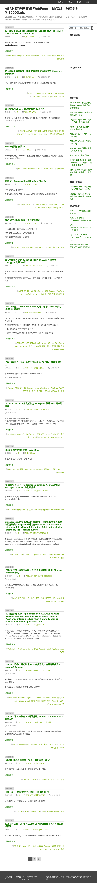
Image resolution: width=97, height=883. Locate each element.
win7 (50, 744)
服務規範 (8, 876)
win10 (40, 134)
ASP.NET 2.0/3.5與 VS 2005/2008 (39, 576)
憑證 (42, 598)
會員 (38, 701)
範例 (54, 346)
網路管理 (33, 811)
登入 (88, 2)
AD (28, 701)
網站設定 (40, 391)
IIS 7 (55, 744)
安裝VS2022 (59, 168)
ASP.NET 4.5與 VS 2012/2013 (37, 409)
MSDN (34, 779)
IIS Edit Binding (50, 601)
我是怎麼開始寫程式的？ (79, 155)
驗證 (33, 701)
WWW (61, 388)
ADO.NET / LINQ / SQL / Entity (38, 670)
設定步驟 (37, 346)
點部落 (60, 2)
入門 (30, 346)
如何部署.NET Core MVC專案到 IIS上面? (24, 108)
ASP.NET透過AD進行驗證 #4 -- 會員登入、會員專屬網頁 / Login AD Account (32, 666)
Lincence (60, 472)
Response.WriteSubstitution (53, 554)
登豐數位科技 (76, 876)
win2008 (38, 697)
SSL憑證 (60, 598)
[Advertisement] (83, 50)
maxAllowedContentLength (41, 96)
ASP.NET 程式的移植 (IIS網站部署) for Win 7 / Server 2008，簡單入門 (34, 718)
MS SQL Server (37, 291)
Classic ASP (52, 204)
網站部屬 (54, 747)
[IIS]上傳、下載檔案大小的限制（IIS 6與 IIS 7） (27, 791)
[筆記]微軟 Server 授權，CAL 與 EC (22, 449)
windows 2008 (37, 846)
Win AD (50, 704)
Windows (54, 388)
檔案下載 (60, 55)
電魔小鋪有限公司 (53, 876)
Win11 (46, 134)
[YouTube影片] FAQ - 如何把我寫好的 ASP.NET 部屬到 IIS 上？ (33, 363)
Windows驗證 (26, 294)
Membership (54, 849)
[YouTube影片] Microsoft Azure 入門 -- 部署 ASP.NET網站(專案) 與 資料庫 (33, 308)
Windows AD (59, 704)
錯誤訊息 (60, 846)
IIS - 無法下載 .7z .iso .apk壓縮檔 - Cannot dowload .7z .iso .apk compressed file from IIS (34, 32)
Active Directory (20, 701)
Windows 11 (48, 168)
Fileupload (20, 55)
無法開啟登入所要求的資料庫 (52, 294)
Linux (37, 388)
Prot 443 (61, 601)
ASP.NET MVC (30, 112)
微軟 (44, 346)
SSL (54, 598)
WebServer (51, 55)
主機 (62, 849)
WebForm (42, 247)
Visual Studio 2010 (29, 168)
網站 (33, 391)
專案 (29, 437)
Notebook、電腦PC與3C (34, 367)
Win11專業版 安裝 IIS (15, 146)
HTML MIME (31, 55)
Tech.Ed (36, 509)
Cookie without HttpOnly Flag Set (48, 207)
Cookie (61, 204)
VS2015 (61, 437)
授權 (53, 469)
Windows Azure (21, 346)
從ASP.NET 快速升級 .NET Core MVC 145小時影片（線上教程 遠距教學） (81, 162)
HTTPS (48, 598)
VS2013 (54, 437)
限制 (26, 811)
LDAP (62, 701)
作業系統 (47, 469)
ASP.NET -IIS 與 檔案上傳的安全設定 (22, 220)
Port (41, 437)
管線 (62, 557)
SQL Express (50, 291)
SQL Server (59, 343)
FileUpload (60, 247)
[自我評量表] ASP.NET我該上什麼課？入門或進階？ (80, 120)
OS (40, 469)
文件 (57, 779)
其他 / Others (29, 36)
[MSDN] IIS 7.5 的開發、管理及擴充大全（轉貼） (28, 760)
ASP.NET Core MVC (25, 134)
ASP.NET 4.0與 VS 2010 (35, 624)
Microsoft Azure (58, 349)
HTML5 (28, 149)
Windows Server (31, 469)
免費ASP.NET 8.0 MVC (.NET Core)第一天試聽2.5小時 (80, 237)
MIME (43, 55)
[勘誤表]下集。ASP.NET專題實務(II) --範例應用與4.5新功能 (81, 196)
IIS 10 (15, 744)
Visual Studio (51, 434)
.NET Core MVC (26, 131)
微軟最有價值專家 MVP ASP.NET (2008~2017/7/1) (80, 245)
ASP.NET (37, 131)
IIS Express (30, 434)
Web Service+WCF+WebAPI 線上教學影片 (80, 227)
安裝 (37, 598)
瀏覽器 (29, 509)
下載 (52, 779)
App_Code (44, 849)
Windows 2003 (50, 846)
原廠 (62, 779)
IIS (38, 55)
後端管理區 (45, 701)
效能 (43, 509)
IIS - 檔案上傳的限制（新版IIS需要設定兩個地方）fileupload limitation (33, 72)
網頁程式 (26, 391)
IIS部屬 (61, 744)
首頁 (70, 2)
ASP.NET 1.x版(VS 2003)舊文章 (38, 722)
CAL (58, 469)
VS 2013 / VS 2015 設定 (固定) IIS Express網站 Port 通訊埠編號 (33, 405)
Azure (44, 343)
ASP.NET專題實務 (33, 343)
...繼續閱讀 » (10, 51)
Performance (59, 509)
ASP (21, 204)
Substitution (54, 557)
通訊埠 (46, 437)
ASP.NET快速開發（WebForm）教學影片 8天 (80, 219)
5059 (49, 648)
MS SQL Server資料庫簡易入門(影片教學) (80, 149)
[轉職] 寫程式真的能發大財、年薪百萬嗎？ (79, 127)
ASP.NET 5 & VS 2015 (33, 265)
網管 (62, 391)
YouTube (36, 294)
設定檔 (35, 437)
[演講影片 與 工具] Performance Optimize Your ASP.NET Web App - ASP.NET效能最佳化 (32, 486)
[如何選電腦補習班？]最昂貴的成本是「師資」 (81, 113)
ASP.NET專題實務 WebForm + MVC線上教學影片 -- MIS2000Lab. (43, 10)
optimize (49, 509)
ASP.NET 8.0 (59, 131)
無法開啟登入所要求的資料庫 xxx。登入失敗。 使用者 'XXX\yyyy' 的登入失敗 (30, 261)
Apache (11, 388)
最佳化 (19, 509)
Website (42, 648)
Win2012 (55, 701)
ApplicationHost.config (16, 434)
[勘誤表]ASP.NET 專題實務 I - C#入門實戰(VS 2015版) (81, 187)
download (11, 55)
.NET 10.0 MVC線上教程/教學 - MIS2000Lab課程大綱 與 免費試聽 (80, 105)
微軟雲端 (60, 346)
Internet (30, 388)
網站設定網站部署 (57, 134)
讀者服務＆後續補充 (33, 312)
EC (63, 469)
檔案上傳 (60, 58)
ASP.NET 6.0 (47, 131)
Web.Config (59, 93)
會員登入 (60, 697)
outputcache (36, 554)
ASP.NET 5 (28, 204)
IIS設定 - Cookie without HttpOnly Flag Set (26, 181)
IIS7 (21, 811)
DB (49, 343)
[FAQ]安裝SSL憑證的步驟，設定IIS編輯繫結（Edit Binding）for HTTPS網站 (34, 571)
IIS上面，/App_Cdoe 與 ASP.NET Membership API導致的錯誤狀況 (34, 825)
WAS (62, 652)
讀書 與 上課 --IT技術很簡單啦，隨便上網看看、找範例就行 (81, 172)
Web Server (44, 388)
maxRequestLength (36, 93)
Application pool (58, 648)
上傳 (62, 811)
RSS (79, 2)
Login (28, 697)
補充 (49, 346)
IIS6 (17, 811)
